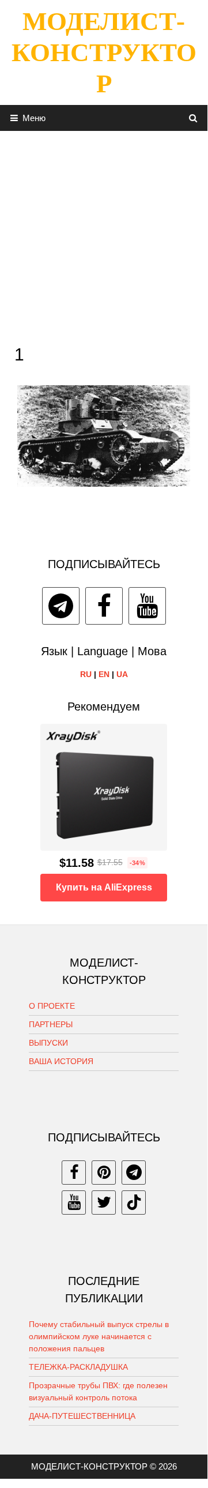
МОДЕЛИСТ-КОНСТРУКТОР (104, 52)
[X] (104, 1202)
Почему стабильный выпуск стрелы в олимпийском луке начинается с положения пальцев (99, 1336)
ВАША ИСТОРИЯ (61, 1061)
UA (122, 674)
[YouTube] (147, 606)
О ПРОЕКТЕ (52, 1005)
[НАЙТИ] (193, 118)
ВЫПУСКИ (48, 1042)
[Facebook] (104, 606)
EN (104, 674)
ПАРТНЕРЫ (51, 1024)
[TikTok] (134, 1202)
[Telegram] (61, 606)
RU (86, 674)
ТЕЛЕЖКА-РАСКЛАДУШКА (78, 1366)
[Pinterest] (104, 1172)
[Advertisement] (103, 235)
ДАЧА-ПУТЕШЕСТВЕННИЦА (82, 1416)
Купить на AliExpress (104, 887)
